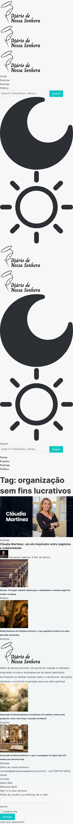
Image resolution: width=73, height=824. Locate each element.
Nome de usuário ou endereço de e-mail (23, 794)
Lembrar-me (9, 811)
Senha (3, 806)
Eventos (5, 638)
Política (4, 598)
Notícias (4, 540)
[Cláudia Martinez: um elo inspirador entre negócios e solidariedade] (36, 536)
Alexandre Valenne (20, 557)
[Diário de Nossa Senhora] (20, 47)
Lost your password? (12, 821)
